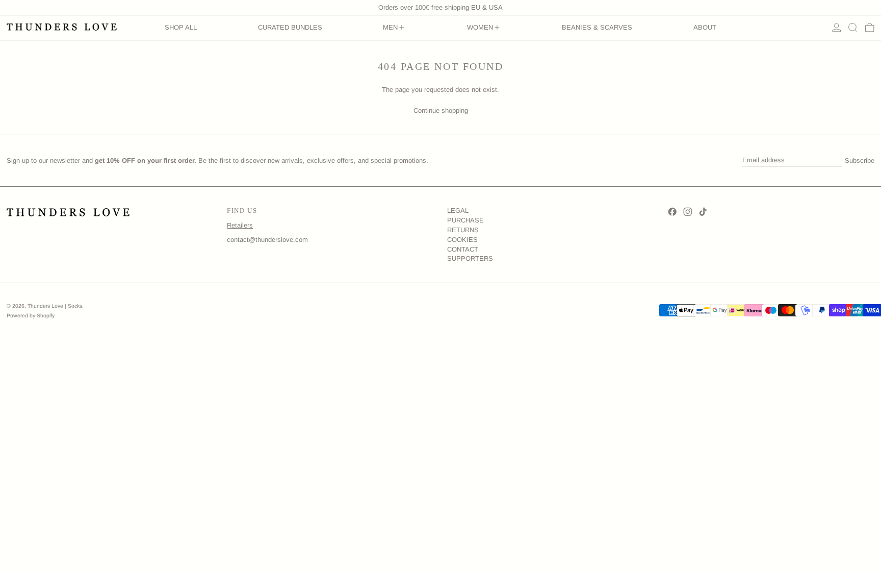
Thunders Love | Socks (55, 306)
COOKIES (462, 239)
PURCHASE (465, 220)
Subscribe (859, 160)
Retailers (240, 225)
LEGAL (458, 210)
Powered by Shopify (31, 315)
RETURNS (463, 230)
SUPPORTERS (470, 258)
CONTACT (462, 249)
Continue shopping (440, 110)
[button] (853, 27)
